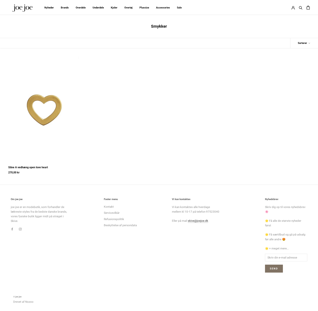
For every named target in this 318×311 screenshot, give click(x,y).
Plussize (144, 7)
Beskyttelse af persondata (120, 225)
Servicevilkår (112, 212)
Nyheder (49, 7)
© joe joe (17, 296)
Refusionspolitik (114, 219)
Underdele (98, 7)
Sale (179, 7)
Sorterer (303, 43)
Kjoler (114, 7)
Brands (65, 7)
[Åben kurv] (308, 7)
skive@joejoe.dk (198, 220)
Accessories (163, 7)
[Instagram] (20, 229)
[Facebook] (12, 229)
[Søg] (300, 7)
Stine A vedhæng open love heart (28, 167)
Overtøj (128, 7)
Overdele (81, 7)
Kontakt (109, 206)
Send (274, 268)
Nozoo (29, 301)
